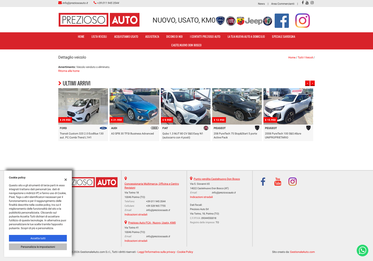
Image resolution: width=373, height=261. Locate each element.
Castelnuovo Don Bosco (186, 45)
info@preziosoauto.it (75, 2)
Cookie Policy (185, 251)
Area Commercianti (282, 3)
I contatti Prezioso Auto (205, 36)
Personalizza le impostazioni (38, 246)
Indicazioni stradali (136, 214)
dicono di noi (174, 36)
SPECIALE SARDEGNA (283, 36)
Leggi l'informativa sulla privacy (156, 251)
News (261, 3)
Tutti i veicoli (305, 57)
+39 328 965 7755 (156, 205)
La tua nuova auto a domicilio (246, 36)
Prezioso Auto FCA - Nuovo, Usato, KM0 (152, 222)
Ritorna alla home (68, 70)
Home (81, 36)
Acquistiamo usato (126, 36)
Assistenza (152, 36)
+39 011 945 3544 (108, 2)
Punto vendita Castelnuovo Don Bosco (217, 178)
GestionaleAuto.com (302, 251)
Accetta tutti (38, 238)
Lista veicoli (99, 36)
